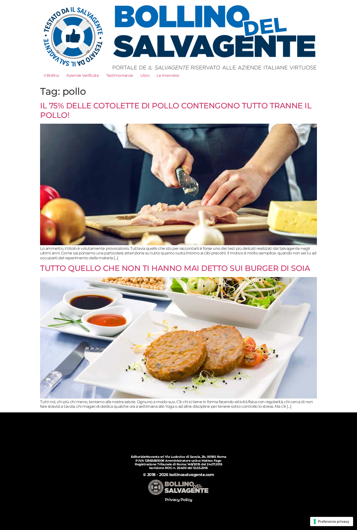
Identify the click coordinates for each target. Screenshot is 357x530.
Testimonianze (119, 75)
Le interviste (168, 75)
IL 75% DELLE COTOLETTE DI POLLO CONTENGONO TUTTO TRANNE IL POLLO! (175, 110)
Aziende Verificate (82, 75)
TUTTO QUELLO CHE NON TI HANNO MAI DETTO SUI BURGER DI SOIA (175, 268)
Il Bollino (51, 75)
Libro (145, 75)
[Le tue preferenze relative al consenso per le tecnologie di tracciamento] (331, 521)
